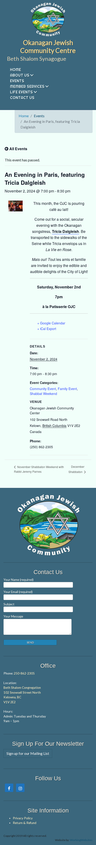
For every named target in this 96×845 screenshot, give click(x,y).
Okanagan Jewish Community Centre (48, 46)
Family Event (67, 388)
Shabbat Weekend (43, 393)
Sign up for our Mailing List (28, 753)
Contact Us (22, 97)
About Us (19, 75)
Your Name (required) (18, 580)
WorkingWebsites (81, 840)
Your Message (13, 616)
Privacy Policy (23, 818)
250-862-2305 (24, 673)
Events (17, 80)
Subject (8, 604)
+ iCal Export (46, 328)
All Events (17, 148)
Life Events (21, 92)
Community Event (43, 388)
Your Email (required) (18, 592)
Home (15, 69)
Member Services (27, 86)
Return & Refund (24, 823)
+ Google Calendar (51, 323)
